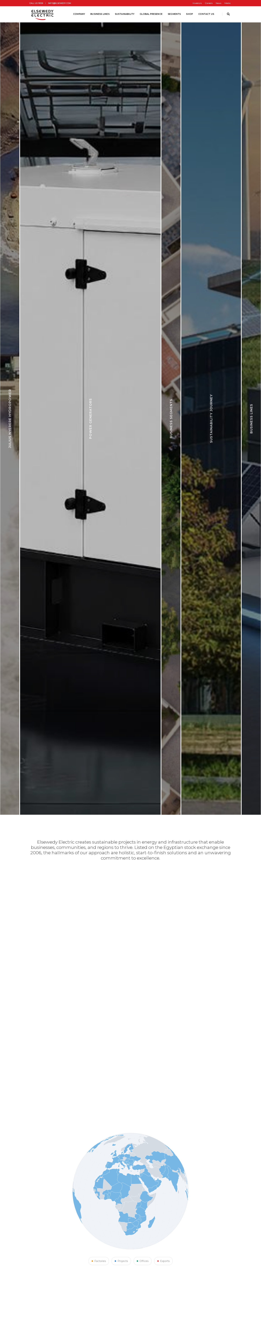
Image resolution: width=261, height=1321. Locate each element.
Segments (174, 14)
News (218, 3)
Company (79, 14)
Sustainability (125, 14)
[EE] (42, 14)
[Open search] (228, 14)
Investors (197, 3)
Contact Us (206, 14)
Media (227, 3)
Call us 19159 (36, 3)
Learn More (104, 795)
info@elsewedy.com (59, 3)
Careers (209, 3)
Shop (189, 14)
